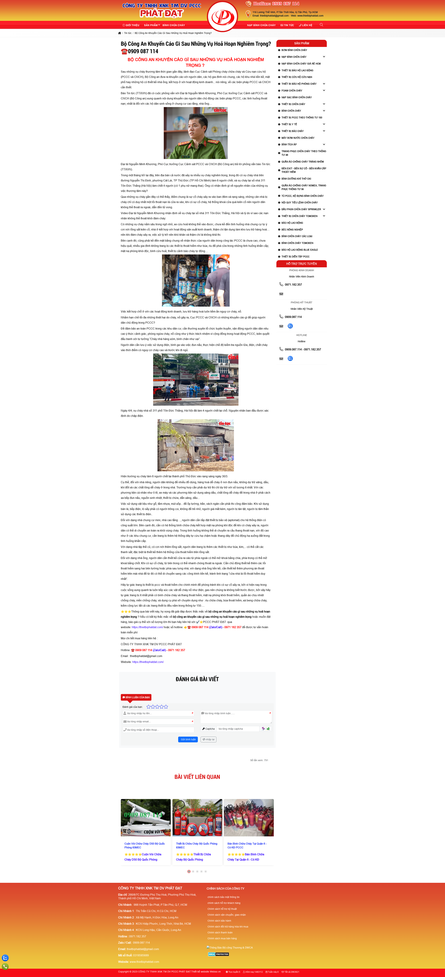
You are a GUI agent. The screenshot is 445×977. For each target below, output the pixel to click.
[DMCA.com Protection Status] (218, 955)
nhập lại (210, 739)
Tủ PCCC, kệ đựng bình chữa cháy (303, 196)
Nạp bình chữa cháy (261, 25)
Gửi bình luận (188, 739)
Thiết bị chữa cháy (293, 104)
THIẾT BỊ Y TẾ (289, 124)
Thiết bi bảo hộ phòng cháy (299, 84)
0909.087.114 (293, 316)
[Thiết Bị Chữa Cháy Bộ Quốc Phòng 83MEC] (197, 817)
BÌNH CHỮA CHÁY (174, 25)
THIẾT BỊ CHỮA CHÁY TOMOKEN (299, 216)
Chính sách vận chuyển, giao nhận (227, 914)
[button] (321, 25)
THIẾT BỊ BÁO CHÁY (293, 131)
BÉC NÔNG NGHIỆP (292, 229)
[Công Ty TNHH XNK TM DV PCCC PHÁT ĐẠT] (161, 18)
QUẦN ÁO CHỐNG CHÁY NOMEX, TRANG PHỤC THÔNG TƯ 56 (304, 187)
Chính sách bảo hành (219, 920)
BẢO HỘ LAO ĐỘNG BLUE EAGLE (300, 250)
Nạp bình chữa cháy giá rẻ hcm (301, 63)
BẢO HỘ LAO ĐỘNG (292, 223)
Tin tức (289, 25)
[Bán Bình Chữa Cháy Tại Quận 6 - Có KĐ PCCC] (249, 817)
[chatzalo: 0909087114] (290, 326)
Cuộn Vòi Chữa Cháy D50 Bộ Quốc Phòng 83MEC (144, 845)
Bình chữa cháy (291, 111)
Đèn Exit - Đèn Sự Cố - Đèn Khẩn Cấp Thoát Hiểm (304, 170)
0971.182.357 (293, 284)
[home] (119, 33)
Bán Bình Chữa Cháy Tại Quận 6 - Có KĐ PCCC (247, 845)
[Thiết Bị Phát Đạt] (222, 17)
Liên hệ (307, 25)
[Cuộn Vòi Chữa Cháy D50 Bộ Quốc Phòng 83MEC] (146, 817)
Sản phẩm (151, 25)
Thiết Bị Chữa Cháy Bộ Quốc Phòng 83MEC (196, 845)
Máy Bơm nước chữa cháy (298, 138)
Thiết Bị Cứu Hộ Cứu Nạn (297, 77)
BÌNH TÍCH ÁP (289, 144)
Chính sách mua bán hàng (222, 938)
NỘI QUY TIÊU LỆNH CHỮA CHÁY (300, 202)
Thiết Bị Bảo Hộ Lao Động (297, 70)
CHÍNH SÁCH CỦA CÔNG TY (225, 888)
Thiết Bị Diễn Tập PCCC (295, 256)
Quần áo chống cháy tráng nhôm (303, 161)
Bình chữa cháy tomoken (297, 243)
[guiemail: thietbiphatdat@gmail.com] (281, 294)
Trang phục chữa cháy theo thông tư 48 (304, 153)
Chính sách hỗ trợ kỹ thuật (222, 908)
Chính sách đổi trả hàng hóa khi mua (228, 926)
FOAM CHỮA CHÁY (292, 90)
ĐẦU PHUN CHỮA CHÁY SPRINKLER (301, 209)
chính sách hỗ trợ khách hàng (224, 903)
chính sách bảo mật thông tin (224, 897)
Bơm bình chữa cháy (294, 50)
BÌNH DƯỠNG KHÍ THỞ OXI (296, 178)
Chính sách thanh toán (220, 932)
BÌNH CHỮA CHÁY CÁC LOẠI (297, 236)
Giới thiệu (132, 25)
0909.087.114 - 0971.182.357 (302, 349)
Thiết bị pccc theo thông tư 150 (302, 117)
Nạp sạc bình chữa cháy (297, 97)
